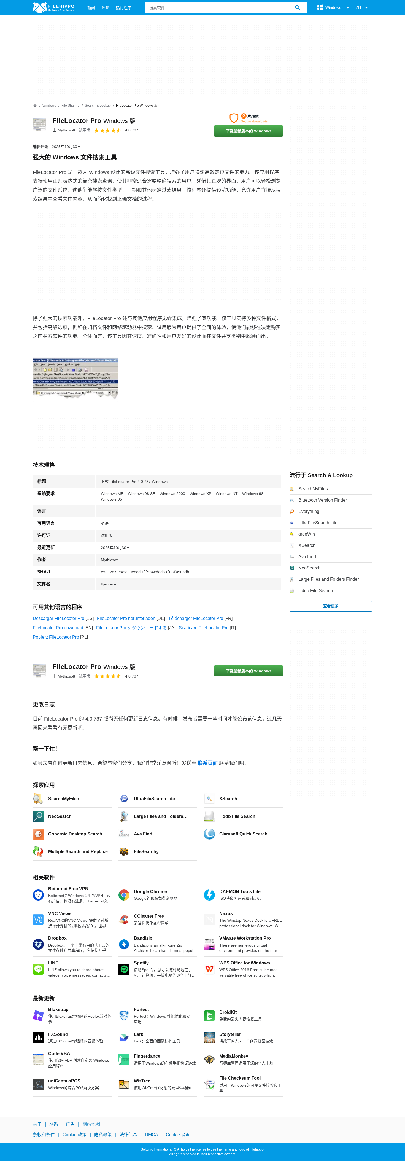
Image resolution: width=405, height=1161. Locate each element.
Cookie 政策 (75, 1134)
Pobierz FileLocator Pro (56, 637)
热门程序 (123, 8)
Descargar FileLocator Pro (58, 618)
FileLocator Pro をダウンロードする (131, 627)
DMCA (151, 1134)
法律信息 (128, 1134)
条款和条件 (44, 1134)
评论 (105, 8)
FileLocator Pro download (58, 627)
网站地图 (91, 1124)
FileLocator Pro (94, 120)
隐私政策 (103, 1134)
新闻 (91, 8)
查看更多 (331, 606)
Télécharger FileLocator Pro (195, 618)
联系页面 (208, 763)
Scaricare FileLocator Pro (204, 627)
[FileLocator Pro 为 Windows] (39, 124)
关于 (37, 1124)
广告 (70, 1124)
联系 (53, 1124)
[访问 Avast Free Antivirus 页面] (248, 118)
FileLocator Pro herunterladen (126, 618)
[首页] (35, 105)
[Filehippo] (53, 7)
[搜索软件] (297, 7)
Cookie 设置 (178, 1134)
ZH (358, 7)
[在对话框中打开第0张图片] (75, 378)
